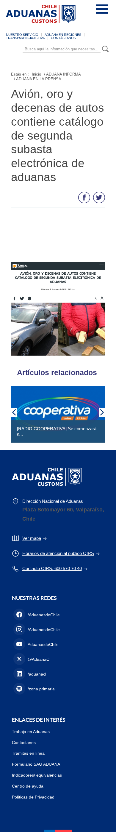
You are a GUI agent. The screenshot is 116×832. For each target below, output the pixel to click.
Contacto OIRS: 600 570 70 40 (52, 568)
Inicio (36, 74)
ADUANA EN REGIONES (63, 34)
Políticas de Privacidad (33, 797)
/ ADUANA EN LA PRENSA (37, 79)
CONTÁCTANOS (63, 38)
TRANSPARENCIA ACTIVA (25, 38)
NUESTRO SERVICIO (22, 34)
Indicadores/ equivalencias (37, 775)
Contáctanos (24, 742)
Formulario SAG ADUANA (36, 764)
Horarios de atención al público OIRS (58, 553)
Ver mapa (31, 538)
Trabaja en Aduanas (31, 731)
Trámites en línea (28, 753)
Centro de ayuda (27, 786)
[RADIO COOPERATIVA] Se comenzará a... (56, 431)
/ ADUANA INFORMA (62, 74)
